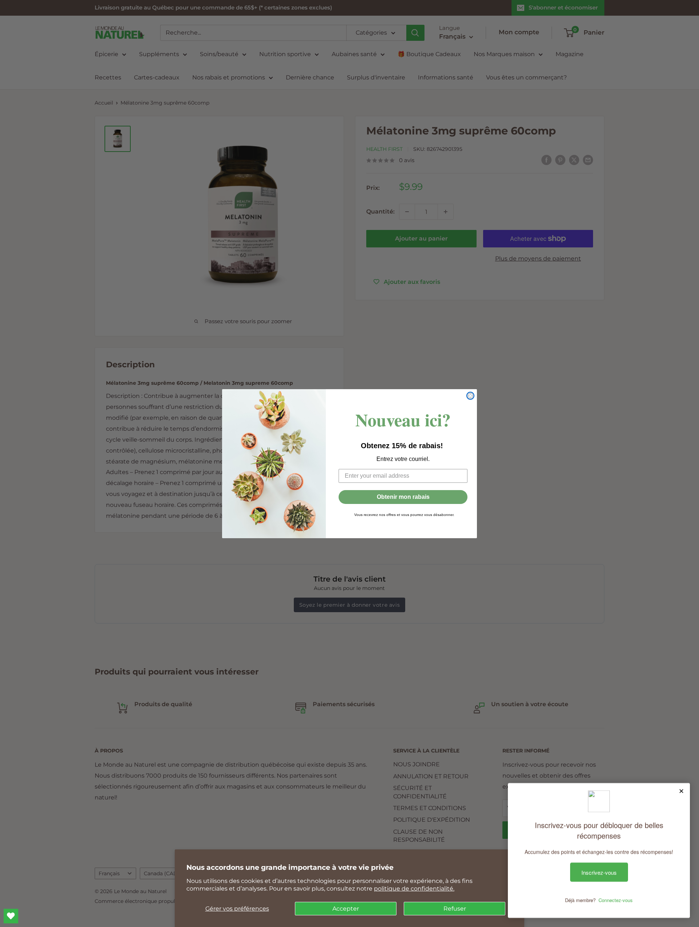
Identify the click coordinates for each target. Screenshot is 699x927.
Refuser (454, 908)
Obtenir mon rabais (403, 497)
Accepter (345, 908)
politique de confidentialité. (414, 888)
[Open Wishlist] (11, 916)
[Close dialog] (470, 395)
